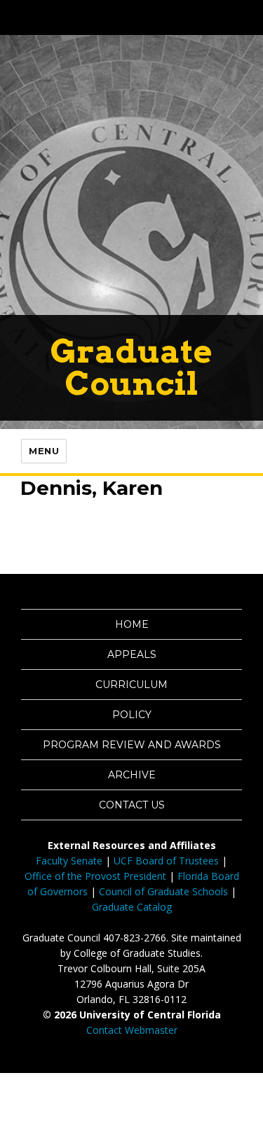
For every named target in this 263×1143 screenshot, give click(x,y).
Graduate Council (131, 367)
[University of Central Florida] (106, 17)
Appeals (131, 654)
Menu (44, 450)
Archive (132, 775)
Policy (131, 714)
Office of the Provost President (95, 876)
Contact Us (132, 805)
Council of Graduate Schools (163, 891)
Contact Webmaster (131, 1030)
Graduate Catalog (132, 906)
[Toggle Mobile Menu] (248, 16)
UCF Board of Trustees (166, 860)
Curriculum (131, 684)
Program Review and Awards (132, 744)
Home (132, 624)
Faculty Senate (69, 860)
